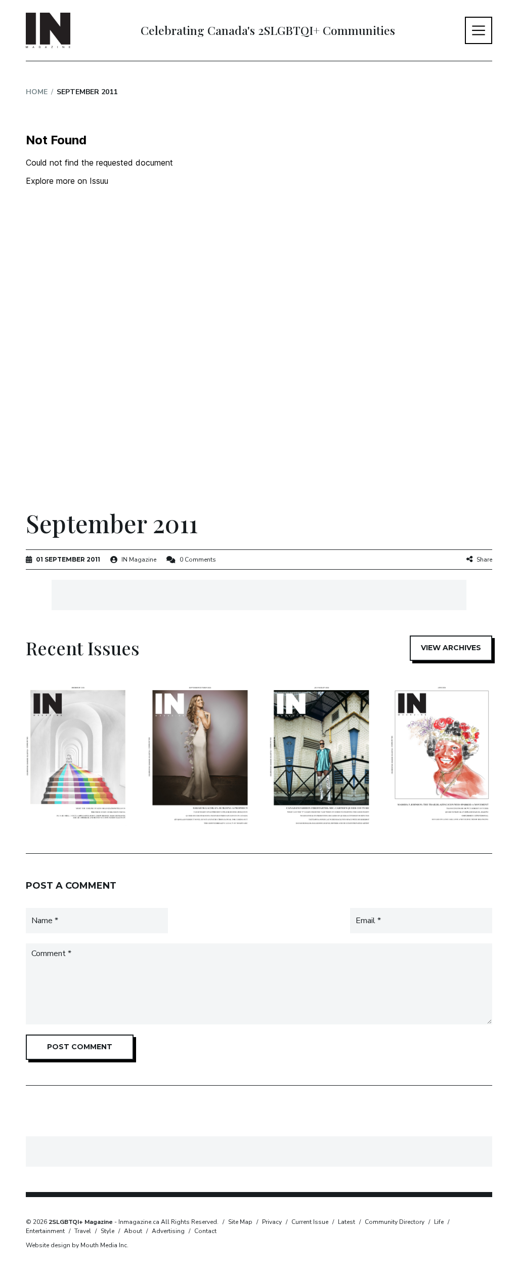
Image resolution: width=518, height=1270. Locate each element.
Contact (205, 1231)
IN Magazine (138, 559)
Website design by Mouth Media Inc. (77, 1245)
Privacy (272, 1222)
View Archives (451, 647)
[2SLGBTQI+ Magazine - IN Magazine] (48, 30)
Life (439, 1222)
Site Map (240, 1222)
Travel (82, 1231)
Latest (346, 1222)
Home (37, 92)
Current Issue (309, 1222)
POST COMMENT (79, 1046)
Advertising (168, 1231)
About (133, 1231)
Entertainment (45, 1231)
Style (107, 1231)
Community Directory (394, 1222)
